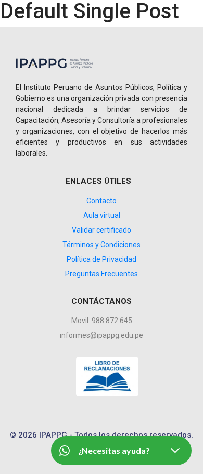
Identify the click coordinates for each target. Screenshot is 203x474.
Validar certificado (101, 230)
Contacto (101, 201)
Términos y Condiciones (101, 244)
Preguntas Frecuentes (101, 274)
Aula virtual (101, 215)
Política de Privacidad (101, 259)
